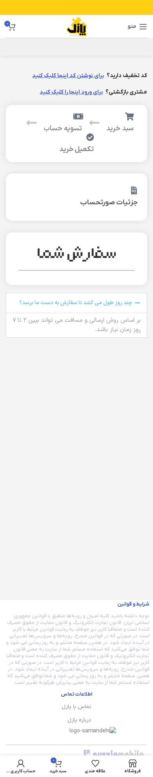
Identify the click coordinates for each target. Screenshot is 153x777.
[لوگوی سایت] (76, 26)
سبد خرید (120, 128)
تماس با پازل (76, 706)
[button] (76, 303)
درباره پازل (79, 720)
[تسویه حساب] (78, 117)
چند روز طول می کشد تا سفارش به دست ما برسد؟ (76, 303)
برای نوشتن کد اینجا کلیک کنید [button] (68, 75)
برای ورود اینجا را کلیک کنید (71, 92)
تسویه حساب (63, 128)
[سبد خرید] (130, 117)
